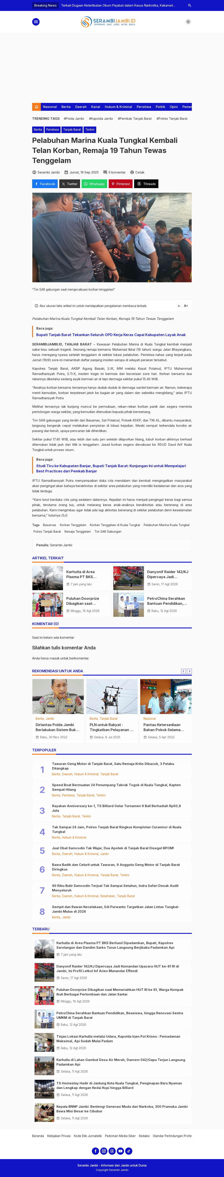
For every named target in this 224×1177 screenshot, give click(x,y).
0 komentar (117, 172)
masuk (55, 658)
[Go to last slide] (183, 671)
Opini (174, 107)
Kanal (95, 107)
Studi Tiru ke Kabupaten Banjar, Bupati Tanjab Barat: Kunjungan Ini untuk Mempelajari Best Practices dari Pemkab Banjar (111, 468)
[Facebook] (95, 1151)
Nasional (50, 107)
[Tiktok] (128, 1151)
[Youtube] (120, 1151)
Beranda (38, 1136)
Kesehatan (107, 896)
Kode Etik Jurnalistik (88, 1136)
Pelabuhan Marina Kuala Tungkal (166, 525)
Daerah (81, 107)
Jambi (50, 718)
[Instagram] (103, 1151)
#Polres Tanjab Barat (172, 118)
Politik (160, 107)
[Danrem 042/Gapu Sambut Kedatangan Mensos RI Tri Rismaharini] (58, 696)
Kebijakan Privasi (59, 1136)
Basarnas (49, 525)
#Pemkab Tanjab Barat (135, 118)
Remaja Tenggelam (78, 531)
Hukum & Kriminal (118, 107)
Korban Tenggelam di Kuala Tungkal (115, 525)
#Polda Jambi (74, 118)
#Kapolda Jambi (101, 118)
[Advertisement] (112, 65)
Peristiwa (144, 107)
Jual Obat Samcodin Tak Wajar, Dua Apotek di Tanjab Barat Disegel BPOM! (113, 848)
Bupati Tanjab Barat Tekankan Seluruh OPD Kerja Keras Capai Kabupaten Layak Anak (111, 335)
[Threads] (112, 1151)
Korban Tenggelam (73, 525)
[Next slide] (189, 671)
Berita (66, 107)
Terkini (89, 129)
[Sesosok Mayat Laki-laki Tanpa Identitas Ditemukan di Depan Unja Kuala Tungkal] (166, 696)
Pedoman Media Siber (120, 1136)
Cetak (139, 172)
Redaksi (144, 1136)
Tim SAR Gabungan (107, 531)
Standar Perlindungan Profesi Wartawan (180, 1136)
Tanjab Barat (72, 129)
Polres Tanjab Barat (47, 531)
